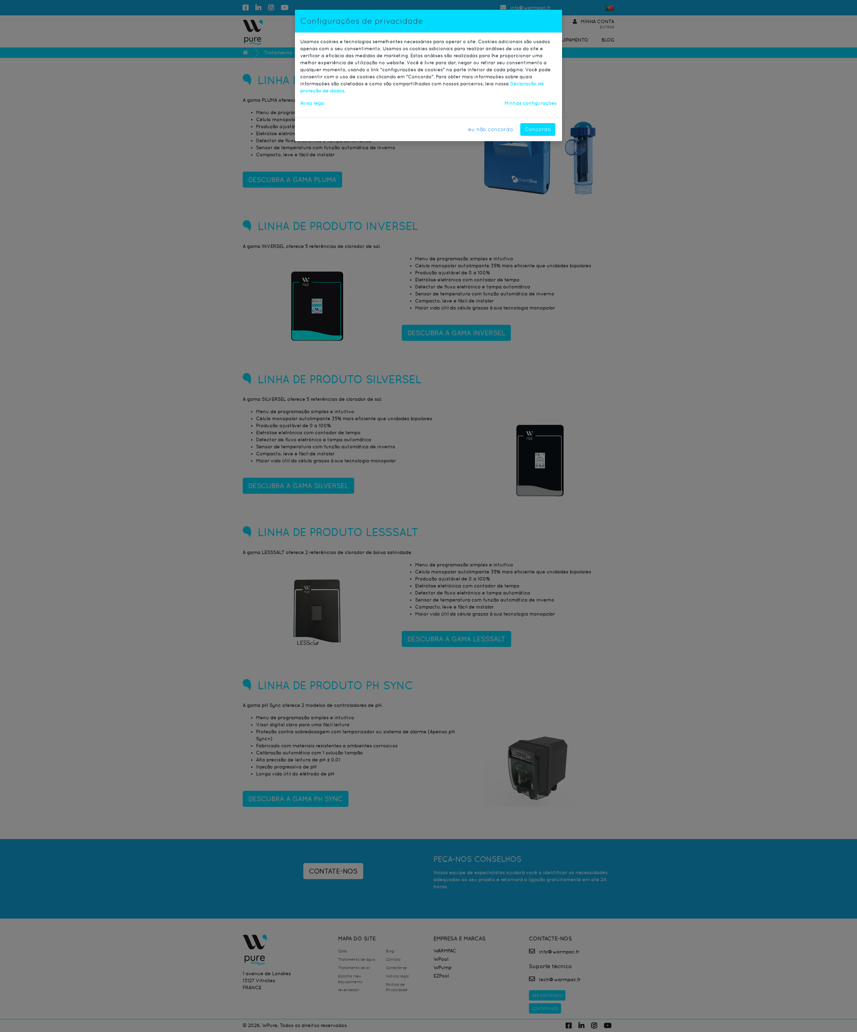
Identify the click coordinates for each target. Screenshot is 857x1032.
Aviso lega (312, 103)
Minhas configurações (530, 103)
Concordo (538, 129)
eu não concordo (490, 129)
